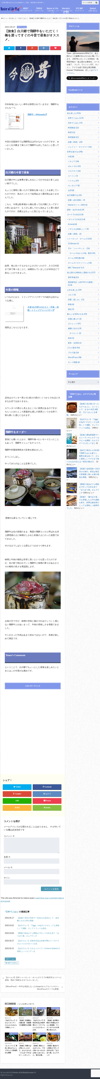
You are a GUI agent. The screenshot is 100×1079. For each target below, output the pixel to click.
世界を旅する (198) (75, 152)
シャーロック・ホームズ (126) (79, 239)
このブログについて (25, 9)
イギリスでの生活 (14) (76, 219)
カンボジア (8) (74, 185)
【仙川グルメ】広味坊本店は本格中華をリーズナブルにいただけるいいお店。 (38, 942)
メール (8, 867)
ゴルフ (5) (72, 295)
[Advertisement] (32, 710)
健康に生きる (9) (74, 328)
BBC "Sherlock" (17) (76, 268)
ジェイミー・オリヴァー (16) (80, 147)
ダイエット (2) (75, 333)
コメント (9, 836)
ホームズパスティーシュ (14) (80, 263)
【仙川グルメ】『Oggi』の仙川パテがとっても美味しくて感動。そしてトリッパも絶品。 (38, 926)
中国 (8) (71, 156)
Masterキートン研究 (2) (77, 205)
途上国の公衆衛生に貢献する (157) (81, 272)
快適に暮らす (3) (74, 319)
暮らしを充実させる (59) (77, 314)
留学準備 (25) (73, 277)
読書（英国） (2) (74, 234)
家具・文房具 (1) (74, 343)
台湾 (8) (71, 190)
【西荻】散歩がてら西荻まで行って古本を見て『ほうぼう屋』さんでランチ (38, 934)
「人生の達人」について (52, 10)
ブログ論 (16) (73, 352)
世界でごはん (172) (75, 118)
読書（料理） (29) (75, 142)
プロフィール (39, 9)
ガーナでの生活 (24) (75, 214)
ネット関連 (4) (74, 362)
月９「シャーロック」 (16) (79, 248)
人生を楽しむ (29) (74, 290)
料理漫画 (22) (73, 137)
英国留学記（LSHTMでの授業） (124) (81, 283)
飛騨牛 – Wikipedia (36, 114)
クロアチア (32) (74, 171)
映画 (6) (71, 304)
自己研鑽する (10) (74, 195)
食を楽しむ (12, 18)
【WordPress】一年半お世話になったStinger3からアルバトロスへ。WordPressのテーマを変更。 (32, 987)
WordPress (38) (74, 357)
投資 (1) (71, 338)
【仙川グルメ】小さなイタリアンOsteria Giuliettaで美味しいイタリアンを (38, 949)
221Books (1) (73, 243)
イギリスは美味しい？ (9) (78, 229)
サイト (7, 877)
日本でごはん (22, 18)
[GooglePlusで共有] (32, 48)
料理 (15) (71, 132)
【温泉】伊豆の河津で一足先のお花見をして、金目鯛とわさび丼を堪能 (38, 919)
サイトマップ (79, 9)
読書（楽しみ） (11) (76, 299)
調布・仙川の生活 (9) (75, 210)
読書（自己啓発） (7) (76, 200)
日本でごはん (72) (75, 123)
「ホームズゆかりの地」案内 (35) (81, 253)
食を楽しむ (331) (74, 113)
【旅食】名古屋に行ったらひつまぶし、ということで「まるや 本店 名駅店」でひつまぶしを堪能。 (83, 409)
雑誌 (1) (71, 309)
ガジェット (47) (74, 323)
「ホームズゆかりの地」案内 (66, 10)
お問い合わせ (93, 9)
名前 (7, 857)
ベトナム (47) (73, 181)
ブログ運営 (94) (73, 348)
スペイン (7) (73, 176)
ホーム (5, 18)
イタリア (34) (73, 161)
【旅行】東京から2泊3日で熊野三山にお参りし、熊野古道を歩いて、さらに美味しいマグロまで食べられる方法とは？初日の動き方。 (83, 456)
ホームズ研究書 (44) (76, 258)
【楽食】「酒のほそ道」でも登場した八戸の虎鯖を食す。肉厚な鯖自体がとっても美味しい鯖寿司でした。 (83, 502)
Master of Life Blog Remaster (23, 1072)
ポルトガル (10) (74, 166)
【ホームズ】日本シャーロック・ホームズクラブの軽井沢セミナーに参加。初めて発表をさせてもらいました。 (33, 978)
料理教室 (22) (73, 128)
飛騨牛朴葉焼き (12, 963)
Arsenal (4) (72, 224)
